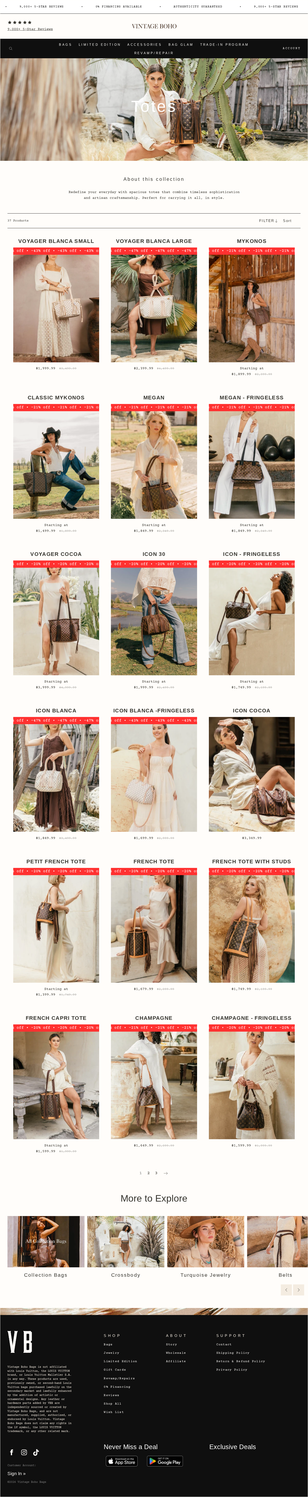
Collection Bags (46, 1275)
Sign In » (16, 1473)
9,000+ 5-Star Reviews (30, 29)
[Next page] (165, 1173)
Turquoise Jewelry (205, 1275)
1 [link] (140, 1173)
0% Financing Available (70, 6)
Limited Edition (100, 44)
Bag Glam (181, 44)
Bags (65, 44)
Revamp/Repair (154, 53)
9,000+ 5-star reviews (228, 6)
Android (165, 1461)
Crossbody (126, 1275)
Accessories (144, 44)
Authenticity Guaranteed (149, 6)
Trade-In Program (224, 44)
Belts (286, 1275)
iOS (122, 1461)
